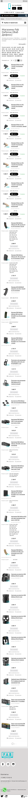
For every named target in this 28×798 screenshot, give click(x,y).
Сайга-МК (21, 54)
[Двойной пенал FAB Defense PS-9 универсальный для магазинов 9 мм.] (6, 681)
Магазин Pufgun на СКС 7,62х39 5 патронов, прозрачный (17, 184)
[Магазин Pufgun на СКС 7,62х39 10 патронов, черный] (6, 67)
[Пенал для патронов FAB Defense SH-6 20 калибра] (6, 726)
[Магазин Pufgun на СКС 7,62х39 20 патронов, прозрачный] (6, 165)
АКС (6, 49)
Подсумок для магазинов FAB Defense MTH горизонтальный (18, 382)
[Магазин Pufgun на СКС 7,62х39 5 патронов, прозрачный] (6, 185)
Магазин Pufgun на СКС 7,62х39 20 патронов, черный (17, 86)
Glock (18, 52)
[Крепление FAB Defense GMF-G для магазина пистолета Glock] (6, 422)
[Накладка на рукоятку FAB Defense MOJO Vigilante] (6, 661)
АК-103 (18, 49)
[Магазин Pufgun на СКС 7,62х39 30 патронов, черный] (6, 107)
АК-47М (19, 47)
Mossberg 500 (5, 54)
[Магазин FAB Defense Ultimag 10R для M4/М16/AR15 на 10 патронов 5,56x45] (6, 340)
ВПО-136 (4, 52)
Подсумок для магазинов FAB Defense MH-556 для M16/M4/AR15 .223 (18, 361)
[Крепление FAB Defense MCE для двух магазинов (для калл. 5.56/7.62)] (6, 519)
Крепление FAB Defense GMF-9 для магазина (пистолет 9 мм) (17, 467)
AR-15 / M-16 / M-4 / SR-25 (12, 50)
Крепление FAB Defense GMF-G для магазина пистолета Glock (17, 421)
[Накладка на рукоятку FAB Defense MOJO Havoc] (6, 619)
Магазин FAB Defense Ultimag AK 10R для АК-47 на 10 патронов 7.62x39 (18, 256)
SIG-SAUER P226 (18, 55)
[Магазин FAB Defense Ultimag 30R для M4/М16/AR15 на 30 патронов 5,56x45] (6, 315)
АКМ (23, 47)
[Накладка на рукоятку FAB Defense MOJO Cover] (6, 598)
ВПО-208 (9, 52)
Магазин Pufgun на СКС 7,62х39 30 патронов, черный (17, 106)
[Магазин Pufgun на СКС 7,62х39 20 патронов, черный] (6, 87)
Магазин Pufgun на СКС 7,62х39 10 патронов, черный (17, 66)
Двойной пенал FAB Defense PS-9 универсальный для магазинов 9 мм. (18, 681)
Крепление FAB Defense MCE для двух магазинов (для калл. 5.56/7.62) (18, 518)
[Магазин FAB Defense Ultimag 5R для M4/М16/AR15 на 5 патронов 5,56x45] (6, 493)
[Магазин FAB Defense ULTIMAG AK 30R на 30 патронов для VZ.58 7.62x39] (6, 552)
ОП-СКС (11, 54)
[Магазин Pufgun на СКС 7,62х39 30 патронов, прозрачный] (6, 205)
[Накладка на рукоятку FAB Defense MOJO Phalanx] (6, 640)
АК (12, 47)
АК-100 (13, 49)
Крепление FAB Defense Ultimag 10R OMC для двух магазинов (18, 443)
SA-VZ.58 (4, 55)
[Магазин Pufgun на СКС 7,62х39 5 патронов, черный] (6, 127)
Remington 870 (10, 55)
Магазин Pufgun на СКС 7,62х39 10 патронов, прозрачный (17, 144)
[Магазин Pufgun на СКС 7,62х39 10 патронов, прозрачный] (6, 145)
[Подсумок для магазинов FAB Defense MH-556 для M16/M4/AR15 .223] (6, 362)
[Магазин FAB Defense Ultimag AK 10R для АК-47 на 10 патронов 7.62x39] (6, 257)
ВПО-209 (14, 52)
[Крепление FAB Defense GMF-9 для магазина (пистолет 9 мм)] (6, 468)
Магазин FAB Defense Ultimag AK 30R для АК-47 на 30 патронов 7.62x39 (18, 224)
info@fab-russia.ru (5, 779)
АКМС (3, 49)
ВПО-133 (21, 50)
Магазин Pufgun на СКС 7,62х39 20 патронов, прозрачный (17, 164)
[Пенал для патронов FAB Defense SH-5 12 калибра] (6, 702)
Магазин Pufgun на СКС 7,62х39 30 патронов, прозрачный (17, 204)
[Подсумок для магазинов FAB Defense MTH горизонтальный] (6, 383)
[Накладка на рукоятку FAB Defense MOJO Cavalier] (6, 577)
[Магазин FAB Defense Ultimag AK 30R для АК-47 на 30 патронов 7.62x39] (6, 225)
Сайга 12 (16, 54)
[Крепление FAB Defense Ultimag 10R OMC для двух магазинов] (6, 444)
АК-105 (3, 50)
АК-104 (22, 49)
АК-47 (15, 47)
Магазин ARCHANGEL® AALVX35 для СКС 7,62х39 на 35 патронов (18, 288)
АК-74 (9, 49)
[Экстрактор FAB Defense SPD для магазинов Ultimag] (6, 403)
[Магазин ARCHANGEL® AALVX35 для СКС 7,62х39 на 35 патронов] (6, 291)
